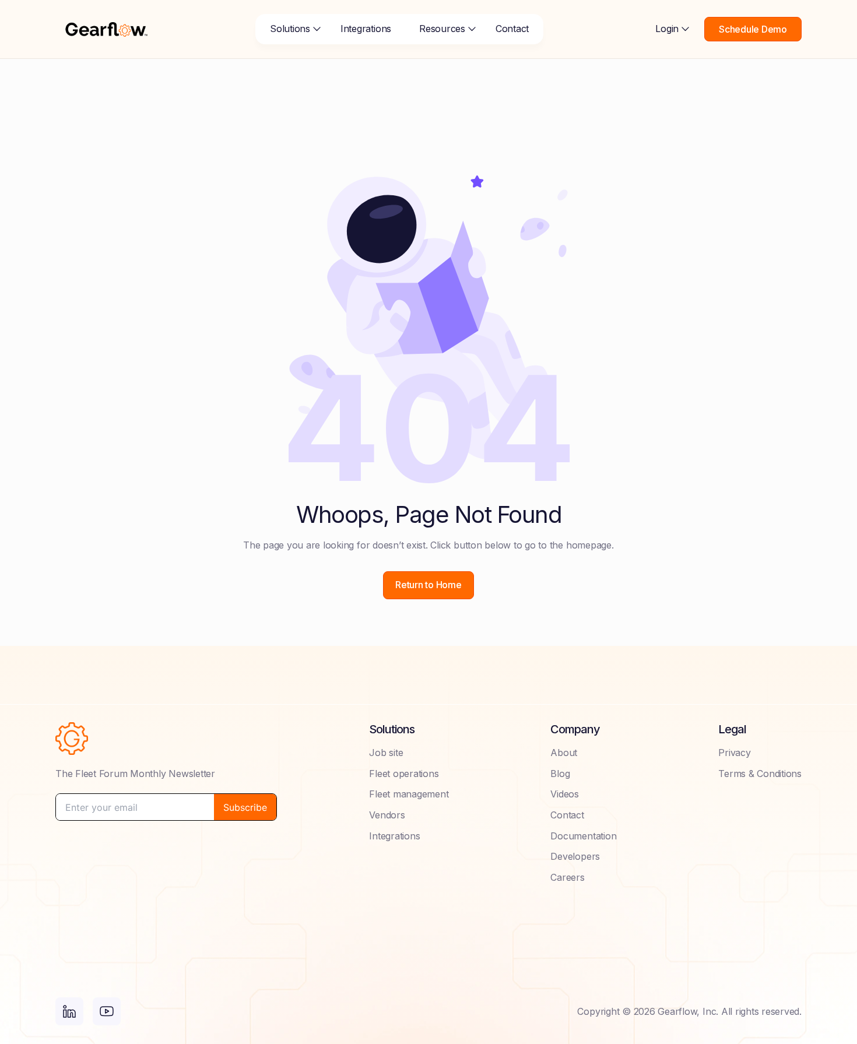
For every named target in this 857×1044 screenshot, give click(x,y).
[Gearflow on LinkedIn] (69, 1011)
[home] (106, 29)
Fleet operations (403, 773)
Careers (567, 877)
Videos (564, 794)
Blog (560, 773)
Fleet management (408, 794)
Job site (386, 752)
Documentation (583, 836)
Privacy (734, 752)
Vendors (387, 815)
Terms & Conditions (760, 773)
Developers (575, 856)
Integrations (365, 28)
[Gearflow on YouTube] (107, 1011)
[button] (291, 29)
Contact (512, 28)
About (563, 752)
